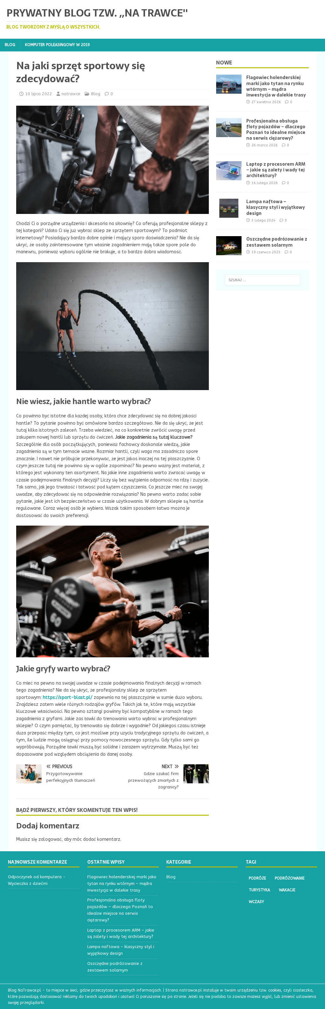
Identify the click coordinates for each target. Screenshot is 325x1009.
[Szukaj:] (262, 280)
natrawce (71, 93)
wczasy (256, 901)
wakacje (287, 890)
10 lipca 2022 (38, 93)
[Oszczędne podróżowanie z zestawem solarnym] (229, 251)
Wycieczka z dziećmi (28, 883)
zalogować (50, 839)
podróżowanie (289, 878)
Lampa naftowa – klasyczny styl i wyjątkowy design (275, 207)
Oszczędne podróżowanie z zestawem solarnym (276, 242)
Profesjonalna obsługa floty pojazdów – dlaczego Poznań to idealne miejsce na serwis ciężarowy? (275, 129)
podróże (257, 878)
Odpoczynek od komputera (35, 876)
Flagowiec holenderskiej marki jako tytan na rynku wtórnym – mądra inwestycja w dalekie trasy (276, 86)
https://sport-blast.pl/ (67, 697)
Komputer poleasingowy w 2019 (57, 45)
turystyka (259, 890)
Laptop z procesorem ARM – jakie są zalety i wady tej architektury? (275, 170)
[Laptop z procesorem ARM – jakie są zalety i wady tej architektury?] (229, 176)
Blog (10, 45)
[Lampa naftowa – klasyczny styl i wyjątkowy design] (229, 214)
